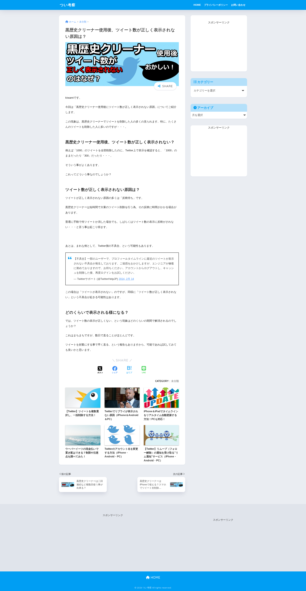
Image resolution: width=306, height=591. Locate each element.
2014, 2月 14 (126, 278)
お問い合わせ (238, 4)
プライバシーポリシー (216, 4)
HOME (197, 4)
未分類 (175, 381)
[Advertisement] (219, 45)
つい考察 (67, 5)
